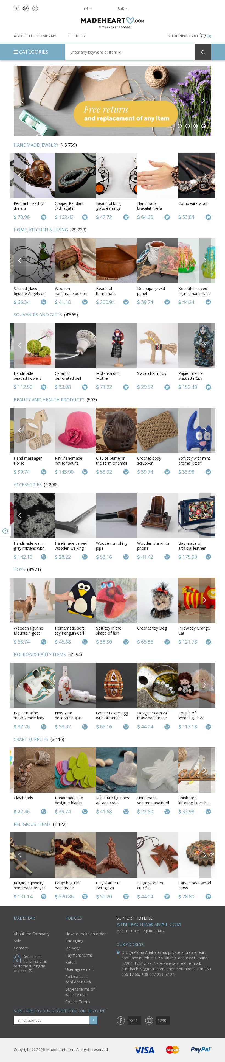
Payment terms (79, 955)
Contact (21, 948)
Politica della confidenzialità (78, 979)
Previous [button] (22, 100)
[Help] (5, 531)
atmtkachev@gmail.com (149, 924)
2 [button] (188, 126)
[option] (112, 101)
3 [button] (196, 126)
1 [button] (180, 126)
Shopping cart (183, 35)
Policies (76, 35)
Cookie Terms (77, 1001)
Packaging (74, 940)
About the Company (35, 35)
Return (71, 962)
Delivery (72, 948)
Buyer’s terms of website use (80, 991)
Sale (17, 940)
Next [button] (203, 100)
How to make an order (85, 933)
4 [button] (204, 126)
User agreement (79, 969)
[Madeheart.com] (112, 22)
